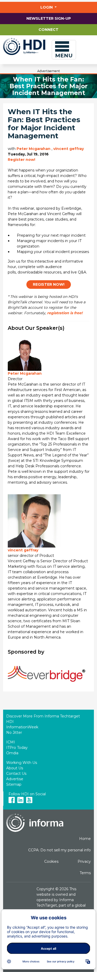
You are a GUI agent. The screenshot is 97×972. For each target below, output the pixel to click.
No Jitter (14, 732)
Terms (85, 873)
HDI (10, 721)
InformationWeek (22, 727)
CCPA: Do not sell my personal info (59, 850)
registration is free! (65, 313)
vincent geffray (68, 148)
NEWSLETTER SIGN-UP (48, 18)
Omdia (12, 753)
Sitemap (13, 784)
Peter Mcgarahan (33, 148)
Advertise (14, 779)
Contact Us (16, 773)
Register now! (21, 159)
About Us (14, 768)
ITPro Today (17, 747)
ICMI (10, 742)
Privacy (84, 861)
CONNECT (48, 29)
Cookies (51, 861)
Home (85, 838)
